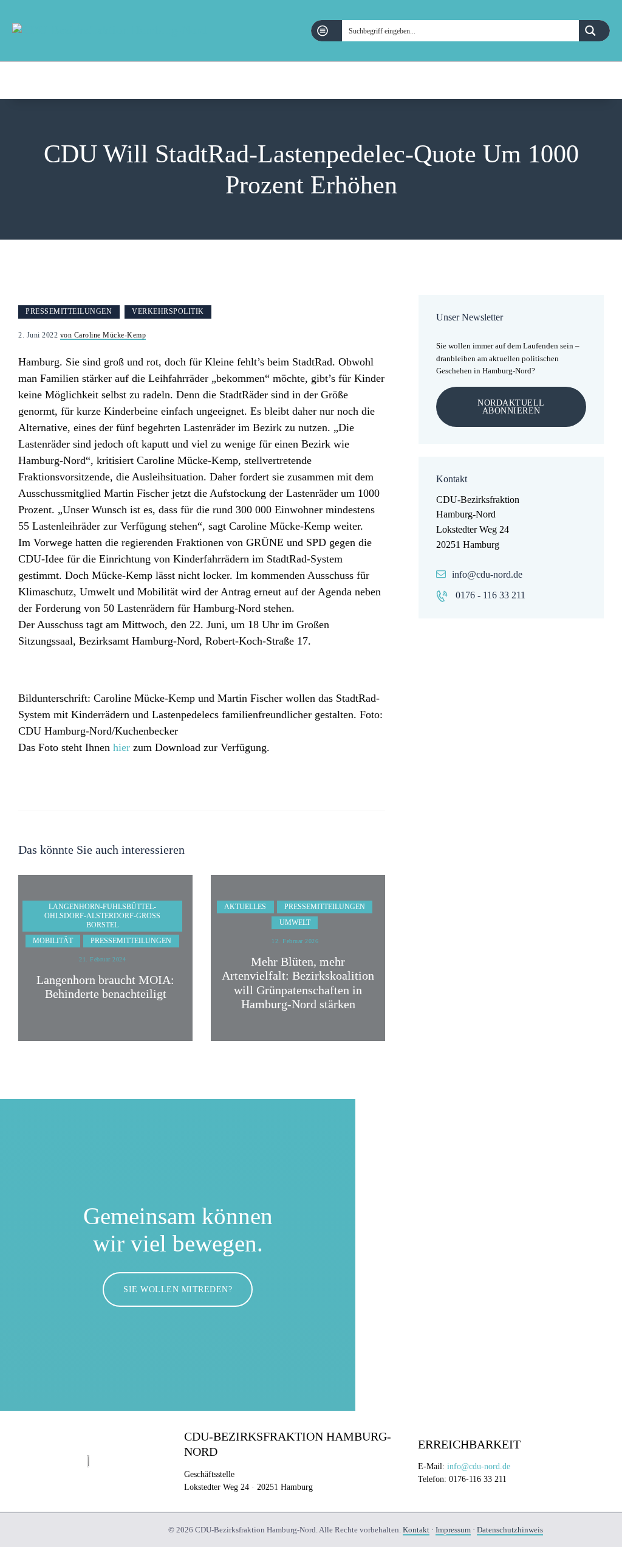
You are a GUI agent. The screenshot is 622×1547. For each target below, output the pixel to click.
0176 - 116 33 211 (490, 595)
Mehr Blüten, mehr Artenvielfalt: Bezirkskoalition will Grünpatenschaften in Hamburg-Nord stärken (298, 983)
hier (121, 747)
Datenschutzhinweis (510, 1529)
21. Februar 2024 (102, 959)
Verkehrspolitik (168, 311)
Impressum (453, 1529)
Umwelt (294, 922)
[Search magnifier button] (594, 30)
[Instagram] (603, 80)
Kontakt (416, 1529)
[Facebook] (572, 80)
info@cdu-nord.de (487, 574)
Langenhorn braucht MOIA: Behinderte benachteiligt (105, 987)
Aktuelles (245, 906)
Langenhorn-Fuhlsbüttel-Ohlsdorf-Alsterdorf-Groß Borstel (102, 915)
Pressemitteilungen (69, 311)
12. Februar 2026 (295, 941)
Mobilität (53, 940)
